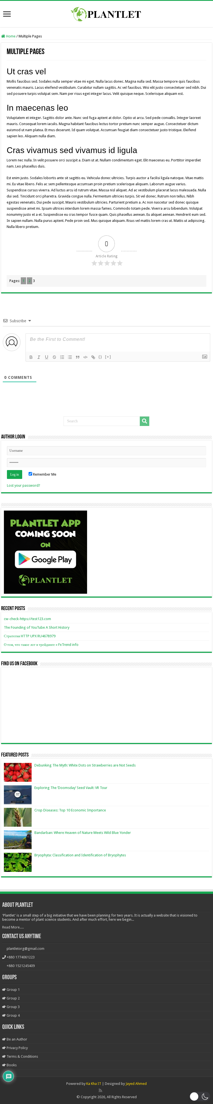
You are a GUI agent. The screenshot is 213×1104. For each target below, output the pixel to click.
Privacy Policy (17, 1048)
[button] (199, 1096)
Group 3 (13, 1007)
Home (10, 36)
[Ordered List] (62, 357)
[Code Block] (85, 357)
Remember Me (44, 474)
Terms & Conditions (22, 1056)
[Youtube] (112, 1090)
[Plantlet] (106, 13)
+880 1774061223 (21, 957)
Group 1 (13, 990)
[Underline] (46, 357)
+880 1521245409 (21, 966)
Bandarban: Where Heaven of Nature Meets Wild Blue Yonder (82, 833)
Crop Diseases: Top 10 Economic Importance (70, 810)
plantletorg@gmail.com (25, 948)
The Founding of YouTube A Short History (36, 627)
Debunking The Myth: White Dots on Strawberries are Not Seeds (85, 765)
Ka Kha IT (93, 1084)
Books (11, 1065)
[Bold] (31, 357)
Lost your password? (23, 485)
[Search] (144, 421)
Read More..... (13, 927)
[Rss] (100, 1090)
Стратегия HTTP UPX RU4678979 (29, 636)
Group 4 (13, 1015)
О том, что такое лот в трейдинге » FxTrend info (41, 645)
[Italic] (39, 357)
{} (100, 357)
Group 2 (13, 998)
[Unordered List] (70, 357)
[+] (108, 357)
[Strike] (54, 357)
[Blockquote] (78, 357)
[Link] (93, 357)
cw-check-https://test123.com (27, 619)
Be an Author (16, 1039)
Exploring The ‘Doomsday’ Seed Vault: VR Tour (70, 788)
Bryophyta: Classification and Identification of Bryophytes (80, 855)
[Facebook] (106, 1090)
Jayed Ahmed (136, 1084)
